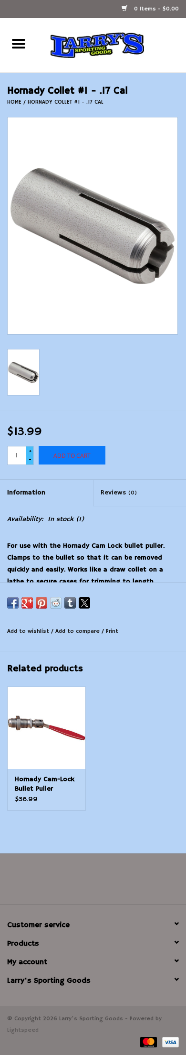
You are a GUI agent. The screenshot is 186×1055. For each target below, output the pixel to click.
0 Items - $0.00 (155, 8)
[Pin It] (41, 603)
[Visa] (169, 1041)
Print (112, 631)
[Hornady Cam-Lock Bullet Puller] (46, 728)
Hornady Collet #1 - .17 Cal (65, 102)
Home (14, 102)
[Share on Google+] (27, 603)
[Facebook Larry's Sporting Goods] (93, 882)
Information (26, 492)
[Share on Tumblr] (70, 603)
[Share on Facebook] (13, 603)
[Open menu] (18, 43)
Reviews (119, 492)
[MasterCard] (148, 1041)
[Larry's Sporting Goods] (111, 45)
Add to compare (78, 631)
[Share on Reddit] (56, 603)
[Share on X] (84, 603)
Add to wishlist (29, 631)
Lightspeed (23, 1030)
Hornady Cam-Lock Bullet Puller (44, 784)
